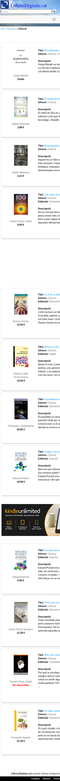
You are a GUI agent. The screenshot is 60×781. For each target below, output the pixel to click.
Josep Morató (20, 75)
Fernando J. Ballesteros (21, 426)
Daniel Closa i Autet (21, 221)
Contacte (35, 778)
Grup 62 (53, 458)
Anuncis (46, 778)
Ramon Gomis (21, 321)
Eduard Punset (21, 478)
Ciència (52, 54)
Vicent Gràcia (20, 377)
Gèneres (11, 28)
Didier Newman (20, 124)
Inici (3, 28)
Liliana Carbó (20, 373)
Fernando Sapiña (20, 737)
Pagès (52, 354)
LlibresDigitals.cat (28, 5)
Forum (57, 778)
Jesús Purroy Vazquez (21, 629)
